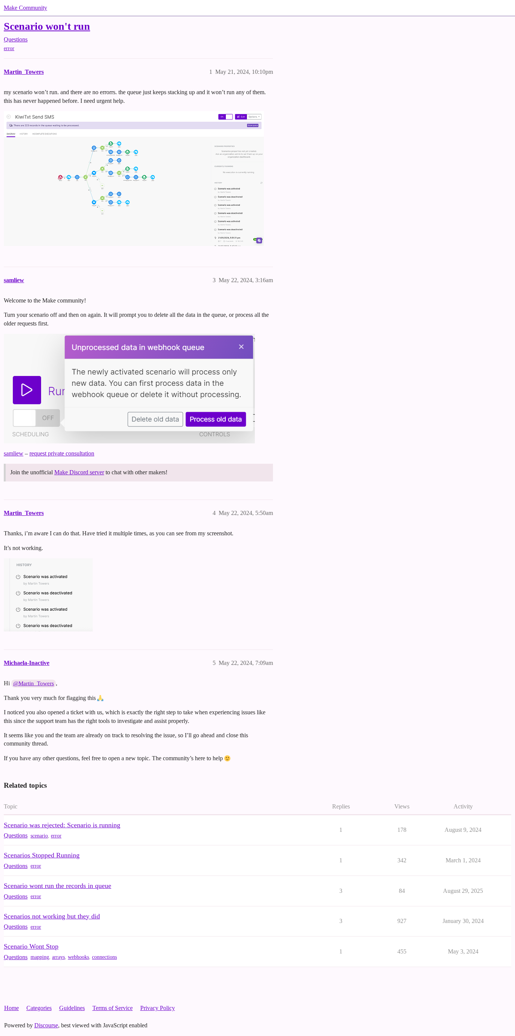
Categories (39, 1008)
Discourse (46, 1025)
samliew (13, 453)
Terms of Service (112, 1008)
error (9, 48)
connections (104, 957)
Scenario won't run (47, 26)
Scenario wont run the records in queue (57, 885)
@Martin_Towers (33, 683)
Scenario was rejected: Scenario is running (62, 825)
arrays (58, 957)
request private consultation (61, 453)
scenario (39, 836)
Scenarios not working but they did (52, 916)
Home (11, 1008)
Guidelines (72, 1008)
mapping (40, 957)
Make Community (25, 8)
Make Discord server (79, 472)
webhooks (78, 957)
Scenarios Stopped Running (42, 855)
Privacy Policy (157, 1008)
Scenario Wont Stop (31, 946)
